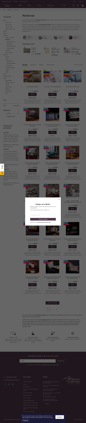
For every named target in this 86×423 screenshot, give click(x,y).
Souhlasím (59, 417)
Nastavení (25, 420)
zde (52, 417)
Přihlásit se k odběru (43, 219)
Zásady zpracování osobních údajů (44, 222)
